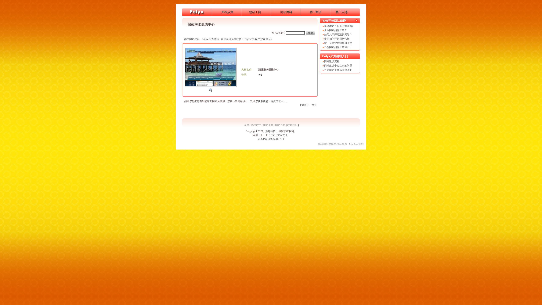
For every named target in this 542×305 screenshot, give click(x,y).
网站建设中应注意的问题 (338, 65)
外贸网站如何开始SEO (336, 47)
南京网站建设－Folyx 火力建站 (201, 39)
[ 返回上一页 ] (307, 105)
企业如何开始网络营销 (337, 38)
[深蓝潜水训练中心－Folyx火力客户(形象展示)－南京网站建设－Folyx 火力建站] (197, 12)
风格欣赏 (256, 124)
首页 (246, 124)
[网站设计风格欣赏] (226, 12)
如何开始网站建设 (334, 20)
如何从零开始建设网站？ (338, 34)
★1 (260, 74)
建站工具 (268, 124)
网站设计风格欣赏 (231, 39)
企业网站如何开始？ (335, 30)
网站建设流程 (331, 61)
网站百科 (280, 124)
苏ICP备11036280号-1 (271, 138)
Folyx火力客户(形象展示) (257, 39)
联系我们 (292, 124)
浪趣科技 (270, 131)
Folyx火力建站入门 (335, 56)
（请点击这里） (272, 101)
